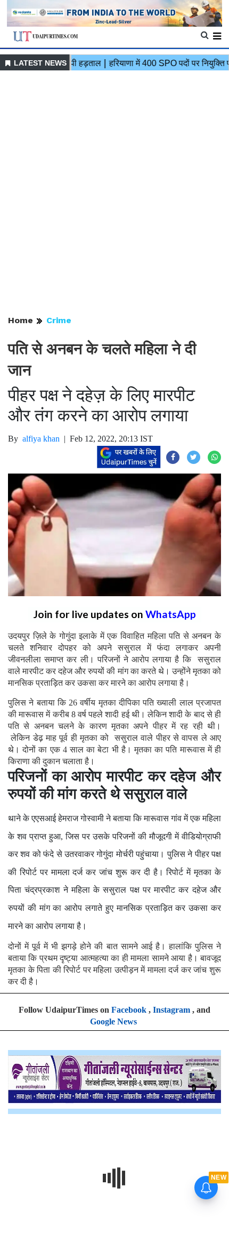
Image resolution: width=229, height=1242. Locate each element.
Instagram (171, 1009)
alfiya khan (41, 438)
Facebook (128, 1009)
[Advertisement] (114, 193)
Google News (113, 1021)
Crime (58, 320)
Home (20, 320)
